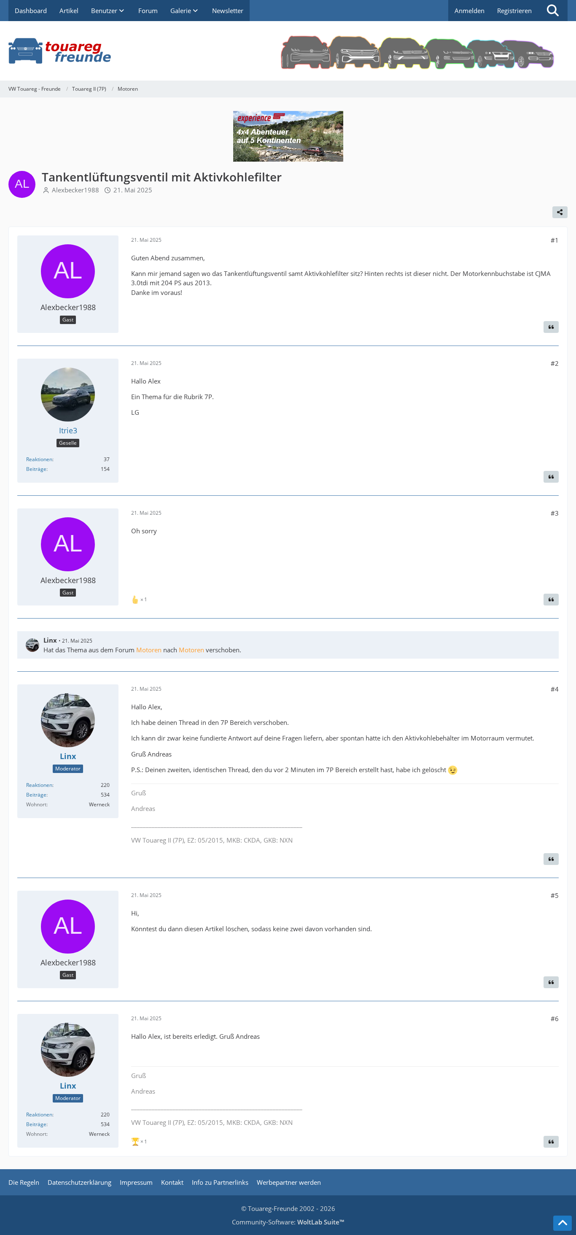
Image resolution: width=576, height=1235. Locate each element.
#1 (555, 240)
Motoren (148, 650)
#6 (555, 1018)
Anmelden (469, 10)
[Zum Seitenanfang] (562, 1223)
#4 (555, 689)
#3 (555, 513)
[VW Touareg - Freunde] (288, 51)
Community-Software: (288, 1222)
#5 (555, 895)
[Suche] (553, 10)
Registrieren (514, 10)
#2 (555, 363)
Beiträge (36, 469)
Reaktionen (39, 459)
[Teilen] (560, 212)
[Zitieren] (551, 327)
